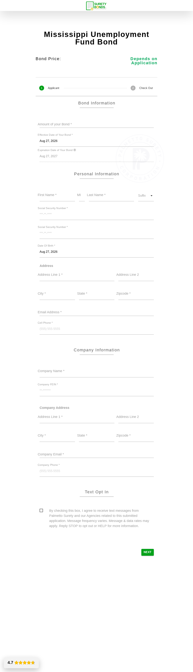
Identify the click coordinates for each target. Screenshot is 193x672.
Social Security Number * (53, 208)
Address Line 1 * (50, 275)
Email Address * (50, 312)
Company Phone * (49, 464)
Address (46, 266)
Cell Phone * (45, 322)
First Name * (47, 195)
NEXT (148, 552)
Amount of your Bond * (55, 124)
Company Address (54, 408)
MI (79, 195)
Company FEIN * (48, 384)
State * (82, 293)
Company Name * (51, 371)
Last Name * (96, 195)
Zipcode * (123, 293)
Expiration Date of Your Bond (55, 150)
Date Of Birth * (46, 245)
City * (42, 293)
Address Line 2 (127, 275)
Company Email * (51, 454)
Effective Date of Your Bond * (55, 134)
